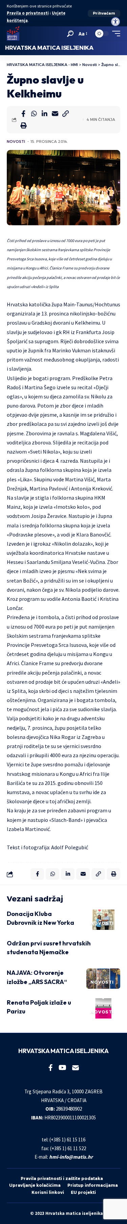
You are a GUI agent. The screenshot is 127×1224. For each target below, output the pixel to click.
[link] (115, 21)
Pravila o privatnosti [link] (28, 13)
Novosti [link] (16, 141)
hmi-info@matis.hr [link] (71, 1157)
